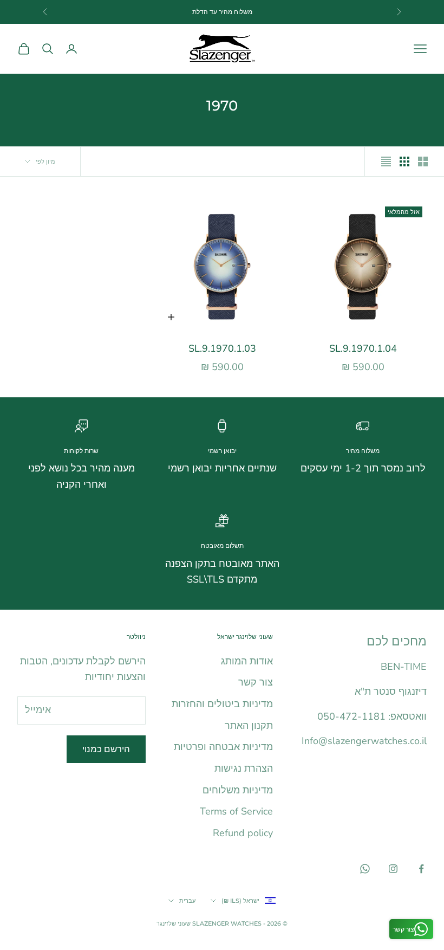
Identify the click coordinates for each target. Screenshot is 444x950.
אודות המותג (247, 661)
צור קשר (255, 682)
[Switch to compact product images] (386, 161)
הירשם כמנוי (106, 749)
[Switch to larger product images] (423, 161)
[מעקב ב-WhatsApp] (365, 868)
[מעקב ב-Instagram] (393, 868)
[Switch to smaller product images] (404, 161)
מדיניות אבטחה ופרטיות (223, 746)
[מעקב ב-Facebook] (421, 868)
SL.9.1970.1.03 (222, 348)
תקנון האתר (249, 725)
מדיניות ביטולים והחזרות (222, 703)
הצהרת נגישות (243, 768)
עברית (187, 900)
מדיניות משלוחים (238, 790)
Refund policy (243, 832)
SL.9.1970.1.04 (363, 348)
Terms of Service (236, 811)
